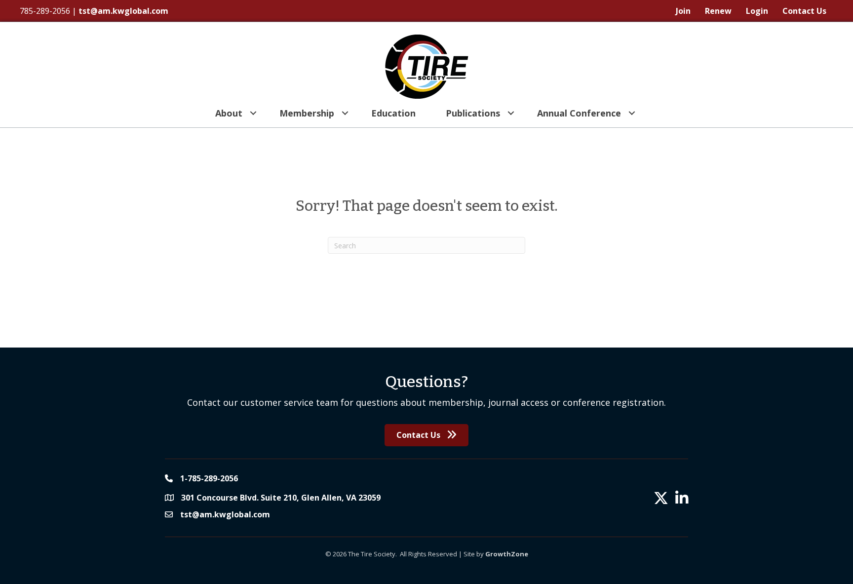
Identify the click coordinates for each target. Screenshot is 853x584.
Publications (473, 113)
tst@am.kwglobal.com (123, 10)
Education (393, 113)
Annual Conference (579, 113)
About (228, 113)
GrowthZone (506, 553)
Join (683, 10)
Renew (718, 10)
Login (757, 10)
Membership (306, 113)
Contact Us (804, 10)
